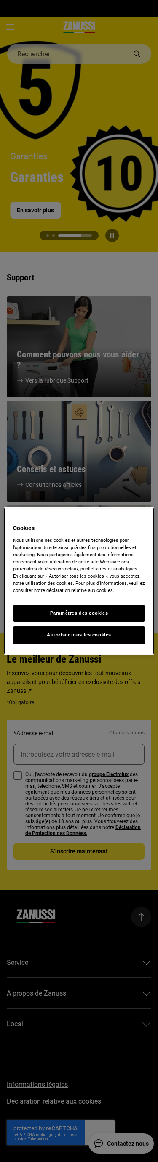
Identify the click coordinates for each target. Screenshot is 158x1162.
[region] (79, 581)
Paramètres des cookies (79, 612)
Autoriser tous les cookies (79, 634)
